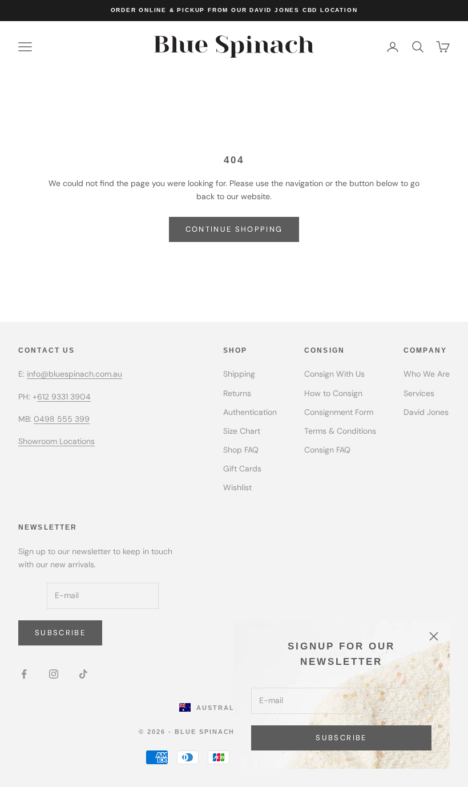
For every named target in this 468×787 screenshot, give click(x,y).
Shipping (239, 374)
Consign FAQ (327, 450)
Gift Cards (242, 468)
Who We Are (427, 374)
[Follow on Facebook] (24, 674)
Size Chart (241, 431)
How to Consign (333, 393)
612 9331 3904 (64, 397)
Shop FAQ (241, 450)
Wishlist (237, 487)
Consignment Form (338, 412)
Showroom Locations (56, 441)
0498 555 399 (62, 419)
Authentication (250, 412)
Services (419, 393)
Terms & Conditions (340, 431)
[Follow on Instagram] (53, 674)
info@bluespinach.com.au (74, 374)
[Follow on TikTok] (83, 674)
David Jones (426, 412)
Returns (237, 393)
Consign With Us (334, 374)
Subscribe (341, 737)
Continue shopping (234, 229)
